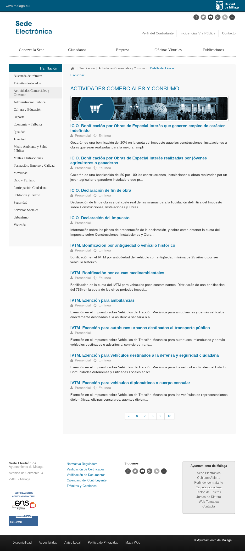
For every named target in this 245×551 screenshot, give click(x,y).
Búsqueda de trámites (28, 76)
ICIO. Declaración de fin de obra (100, 190)
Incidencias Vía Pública (197, 33)
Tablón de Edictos (208, 492)
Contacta (208, 506)
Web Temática (209, 501)
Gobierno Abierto (208, 478)
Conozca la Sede (31, 50)
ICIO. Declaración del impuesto (99, 218)
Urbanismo (21, 217)
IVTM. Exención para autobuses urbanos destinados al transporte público (140, 328)
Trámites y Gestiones (82, 486)
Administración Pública (29, 102)
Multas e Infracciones (28, 158)
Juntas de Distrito (208, 497)
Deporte (19, 117)
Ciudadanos (77, 50)
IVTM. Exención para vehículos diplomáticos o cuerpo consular (130, 383)
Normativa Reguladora (82, 464)
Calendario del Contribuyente (86, 480)
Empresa (122, 50)
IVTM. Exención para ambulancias (102, 300)
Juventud (20, 139)
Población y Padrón (27, 195)
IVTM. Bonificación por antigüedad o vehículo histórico (122, 245)
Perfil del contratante (208, 482)
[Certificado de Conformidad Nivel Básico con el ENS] (23, 507)
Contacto (229, 33)
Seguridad (20, 202)
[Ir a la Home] (55, 27)
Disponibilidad (22, 542)
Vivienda (20, 225)
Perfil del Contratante (158, 33)
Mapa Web (132, 542)
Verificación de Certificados (86, 469)
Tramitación (87, 68)
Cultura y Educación (27, 109)
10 (169, 416)
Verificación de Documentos (86, 475)
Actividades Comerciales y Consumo (32, 93)
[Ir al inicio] (73, 68)
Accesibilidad (48, 542)
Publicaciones (213, 50)
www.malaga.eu (18, 6)
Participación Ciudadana (30, 188)
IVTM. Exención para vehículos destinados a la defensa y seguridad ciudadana (144, 355)
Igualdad (19, 132)
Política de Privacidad (103, 542)
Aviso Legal (72, 542)
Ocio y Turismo (24, 180)
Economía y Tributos (28, 124)
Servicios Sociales (26, 210)
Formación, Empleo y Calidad (34, 165)
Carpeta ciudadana (209, 487)
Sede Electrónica (209, 473)
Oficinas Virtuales (168, 50)
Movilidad (21, 173)
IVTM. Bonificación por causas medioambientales (117, 273)
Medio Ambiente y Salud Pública (30, 149)
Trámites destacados (27, 83)
